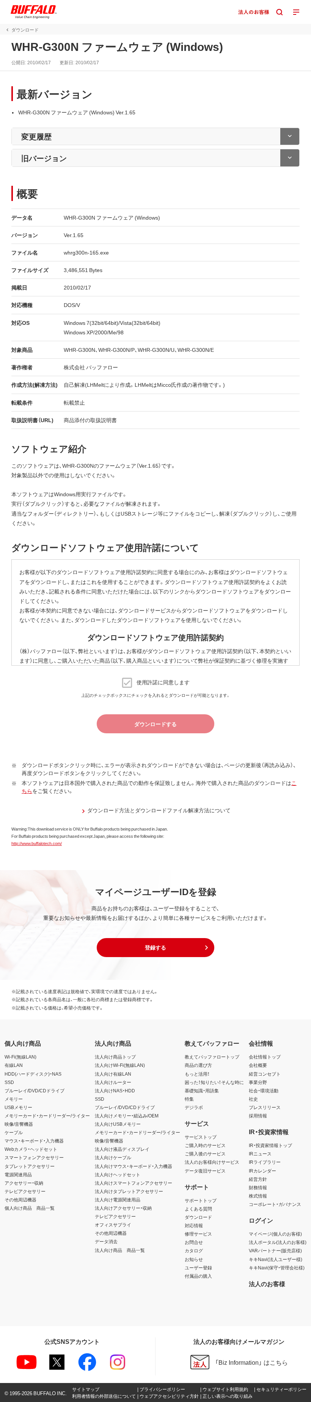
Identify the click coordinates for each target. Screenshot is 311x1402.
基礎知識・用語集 (202, 1090)
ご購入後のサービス (205, 1153)
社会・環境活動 (263, 1090)
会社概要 (258, 1065)
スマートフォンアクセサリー (34, 1157)
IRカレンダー (262, 1170)
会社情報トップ (265, 1056)
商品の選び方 (198, 1065)
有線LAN (14, 1065)
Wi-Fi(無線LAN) (20, 1056)
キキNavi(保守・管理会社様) (277, 1267)
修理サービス (198, 1233)
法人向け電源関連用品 (117, 1199)
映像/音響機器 (19, 1123)
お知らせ (194, 1259)
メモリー (14, 1098)
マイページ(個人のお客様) (275, 1233)
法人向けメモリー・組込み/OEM (127, 1115)
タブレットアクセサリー (30, 1166)
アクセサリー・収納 (24, 1182)
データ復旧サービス (205, 1170)
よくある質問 (198, 1208)
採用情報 (258, 1115)
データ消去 (106, 1241)
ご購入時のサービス (205, 1145)
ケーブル (14, 1132)
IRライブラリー (265, 1161)
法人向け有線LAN (113, 1073)
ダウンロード (198, 1217)
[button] (155, 947)
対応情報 (194, 1225)
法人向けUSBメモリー (118, 1123)
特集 (189, 1098)
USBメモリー (18, 1107)
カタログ (194, 1250)
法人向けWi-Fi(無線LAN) (120, 1065)
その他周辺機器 (20, 1199)
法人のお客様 (267, 1283)
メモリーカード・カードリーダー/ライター (47, 1115)
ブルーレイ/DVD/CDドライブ (34, 1090)
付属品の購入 (198, 1275)
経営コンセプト (265, 1073)
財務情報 (258, 1187)
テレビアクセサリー (25, 1191)
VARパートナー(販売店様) (275, 1250)
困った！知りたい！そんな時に (214, 1082)
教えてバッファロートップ (212, 1056)
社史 (253, 1098)
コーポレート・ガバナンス (275, 1204)
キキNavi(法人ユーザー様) (275, 1259)
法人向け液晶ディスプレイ (122, 1149)
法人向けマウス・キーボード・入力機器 (133, 1166)
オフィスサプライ (113, 1224)
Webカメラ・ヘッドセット (31, 1149)
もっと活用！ (197, 1073)
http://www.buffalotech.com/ (36, 843)
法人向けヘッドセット (117, 1174)
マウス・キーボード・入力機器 (34, 1140)
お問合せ (194, 1242)
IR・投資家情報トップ (270, 1145)
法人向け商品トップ (115, 1056)
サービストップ (201, 1136)
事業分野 (258, 1082)
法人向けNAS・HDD (115, 1090)
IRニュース (260, 1153)
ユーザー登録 (198, 1267)
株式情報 (258, 1195)
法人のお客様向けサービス (212, 1161)
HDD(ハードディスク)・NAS (33, 1073)
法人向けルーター (113, 1082)
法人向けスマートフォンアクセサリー (133, 1182)
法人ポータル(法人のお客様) (277, 1242)
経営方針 (258, 1179)
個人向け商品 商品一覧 (30, 1207)
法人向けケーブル (113, 1157)
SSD (9, 1082)
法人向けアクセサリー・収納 (123, 1207)
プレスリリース (265, 1107)
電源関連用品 (18, 1174)
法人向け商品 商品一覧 (120, 1250)
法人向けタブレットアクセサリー (129, 1191)
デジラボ (194, 1107)
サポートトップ (201, 1200)
